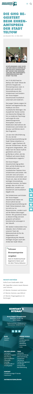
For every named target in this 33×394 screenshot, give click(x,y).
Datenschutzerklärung (13, 379)
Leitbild (21, 338)
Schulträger (20, 364)
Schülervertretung (22, 355)
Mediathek (22, 343)
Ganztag (6, 362)
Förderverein (21, 365)
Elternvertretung (22, 357)
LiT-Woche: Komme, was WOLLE (14, 293)
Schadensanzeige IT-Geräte (12, 373)
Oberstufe (7, 360)
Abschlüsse (7, 357)
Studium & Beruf (9, 364)
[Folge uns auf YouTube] (31, 209)
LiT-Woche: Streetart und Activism (15, 290)
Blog (6, 336)
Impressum (7, 375)
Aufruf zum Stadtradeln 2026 (13, 282)
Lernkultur (7, 353)
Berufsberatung (22, 367)
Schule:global (8, 365)
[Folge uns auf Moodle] (31, 200)
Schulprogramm (24, 340)
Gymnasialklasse (9, 358)
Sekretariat (20, 360)
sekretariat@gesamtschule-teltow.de (16, 327)
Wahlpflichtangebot (10, 355)
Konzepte (22, 342)
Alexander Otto (10, 36)
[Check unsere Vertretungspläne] (31, 205)
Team (19, 351)
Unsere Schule (24, 336)
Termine (6, 338)
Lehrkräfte (20, 353)
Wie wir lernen (9, 351)
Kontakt (7, 372)
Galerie (6, 340)
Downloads (22, 345)
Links (21, 347)
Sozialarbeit (20, 358)
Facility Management (23, 362)
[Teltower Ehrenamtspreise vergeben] (16, 256)
